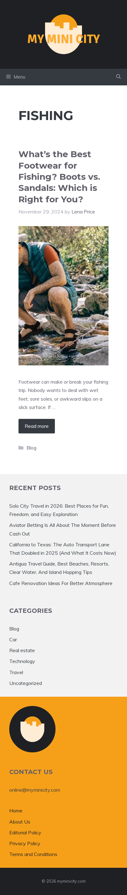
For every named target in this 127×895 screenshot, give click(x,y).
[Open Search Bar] (118, 77)
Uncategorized (25, 683)
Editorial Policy (25, 832)
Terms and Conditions (33, 854)
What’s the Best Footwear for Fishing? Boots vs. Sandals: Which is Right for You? (59, 176)
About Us (19, 822)
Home (16, 810)
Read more (37, 426)
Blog (31, 448)
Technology (22, 661)
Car (13, 639)
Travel (16, 672)
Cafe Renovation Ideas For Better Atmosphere (61, 583)
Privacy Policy (24, 843)
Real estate (22, 650)
